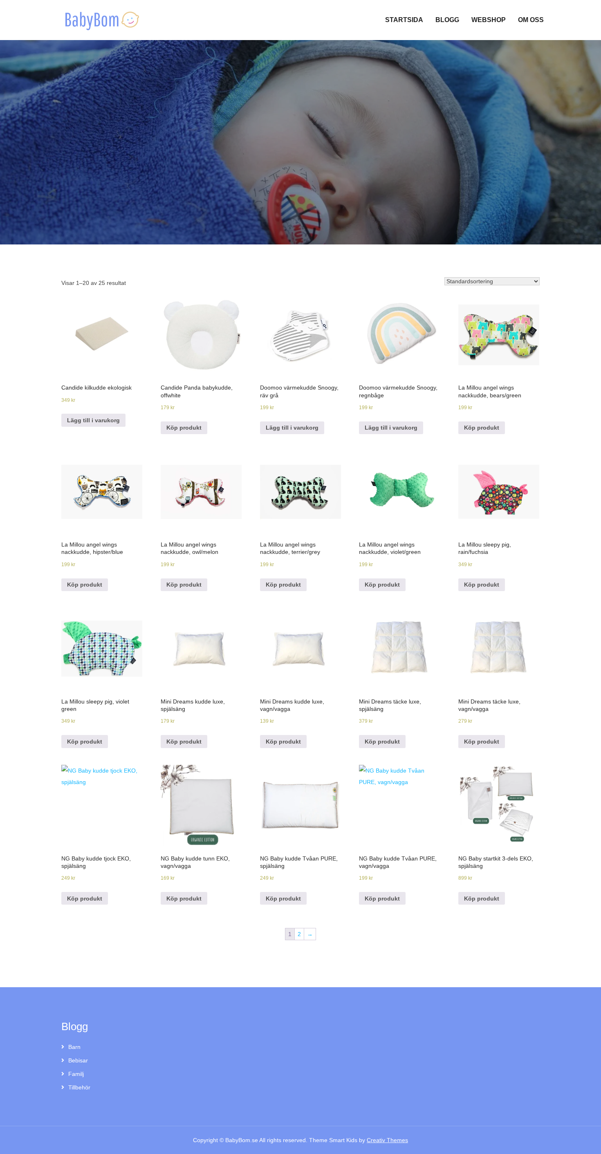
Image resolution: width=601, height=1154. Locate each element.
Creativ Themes (387, 1140)
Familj (76, 1074)
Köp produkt (184, 427)
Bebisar (78, 1060)
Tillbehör (79, 1087)
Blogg (447, 19)
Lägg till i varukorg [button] (93, 420)
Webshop (488, 19)
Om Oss (531, 19)
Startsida (404, 19)
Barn (74, 1047)
